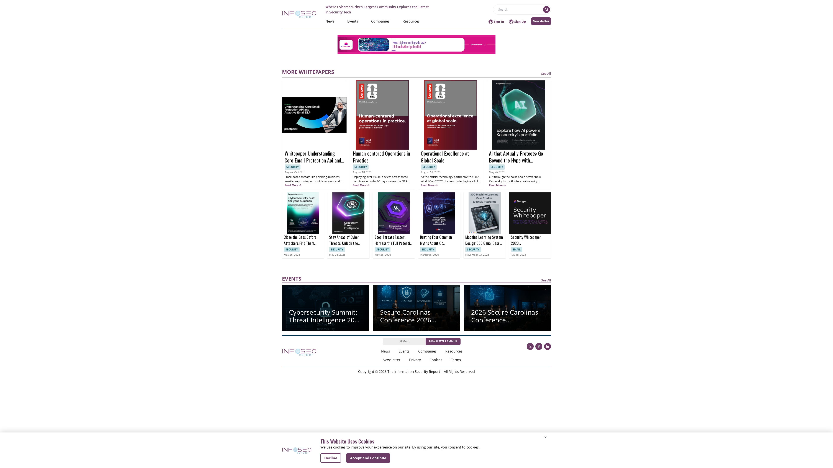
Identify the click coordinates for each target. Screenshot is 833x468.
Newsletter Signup (443, 341)
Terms (456, 360)
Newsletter (541, 21)
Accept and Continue (368, 458)
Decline (330, 458)
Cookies (436, 360)
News (329, 21)
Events (352, 21)
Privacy (415, 360)
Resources (411, 21)
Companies (380, 21)
